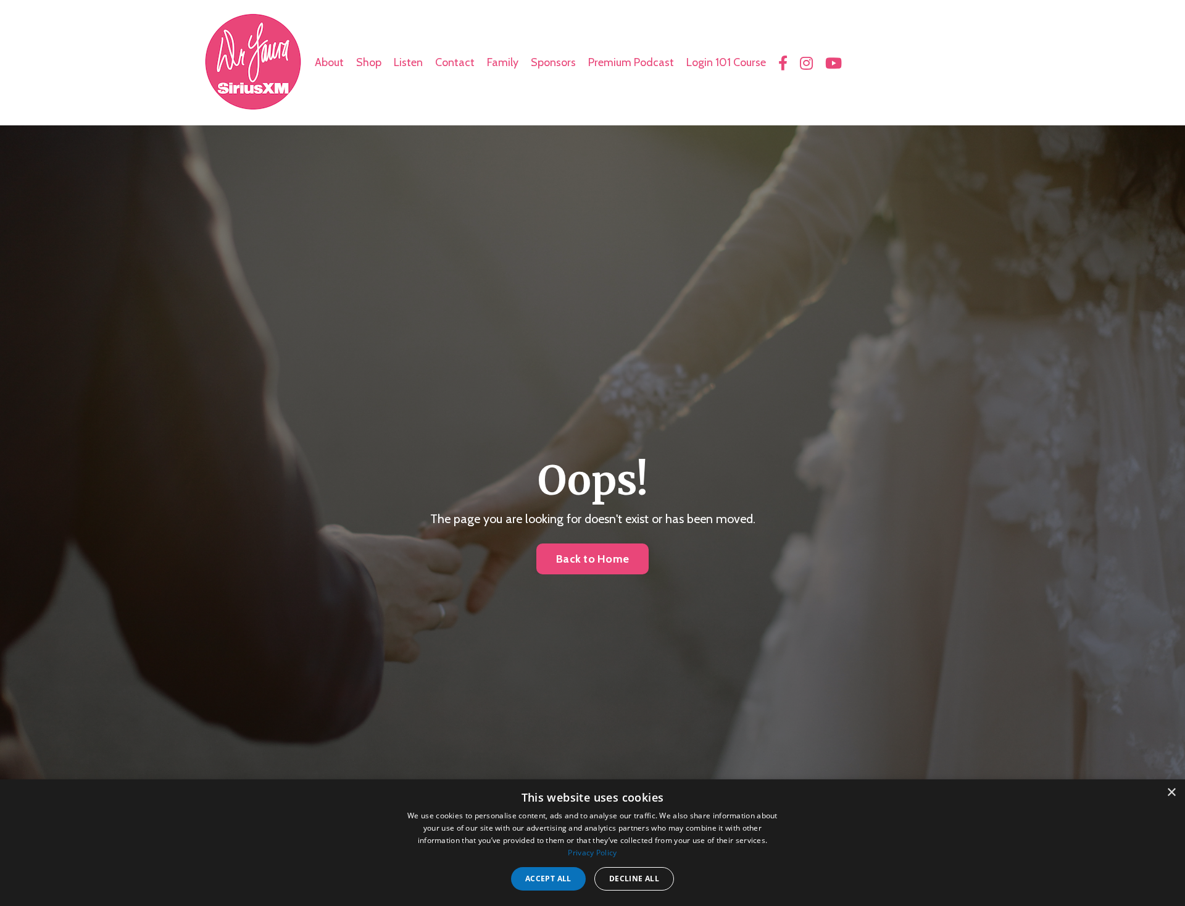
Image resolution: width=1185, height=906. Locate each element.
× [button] (1171, 792)
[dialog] (592, 842)
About (329, 62)
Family (502, 62)
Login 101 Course (726, 62)
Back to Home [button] (592, 559)
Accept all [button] (548, 878)
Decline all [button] (634, 878)
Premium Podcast (631, 62)
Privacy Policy (592, 852)
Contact (455, 62)
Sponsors (553, 62)
